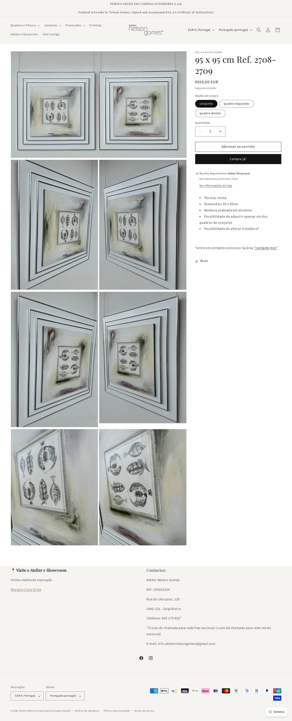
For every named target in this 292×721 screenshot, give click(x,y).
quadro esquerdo (236, 104)
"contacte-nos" (266, 248)
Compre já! (238, 159)
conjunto (206, 104)
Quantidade (202, 123)
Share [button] (204, 261)
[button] (25, 25)
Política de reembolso (87, 710)
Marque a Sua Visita (26, 589)
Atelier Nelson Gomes (31, 711)
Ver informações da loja (215, 186)
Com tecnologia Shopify (57, 711)
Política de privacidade (117, 710)
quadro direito (210, 113)
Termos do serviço (144, 710)
